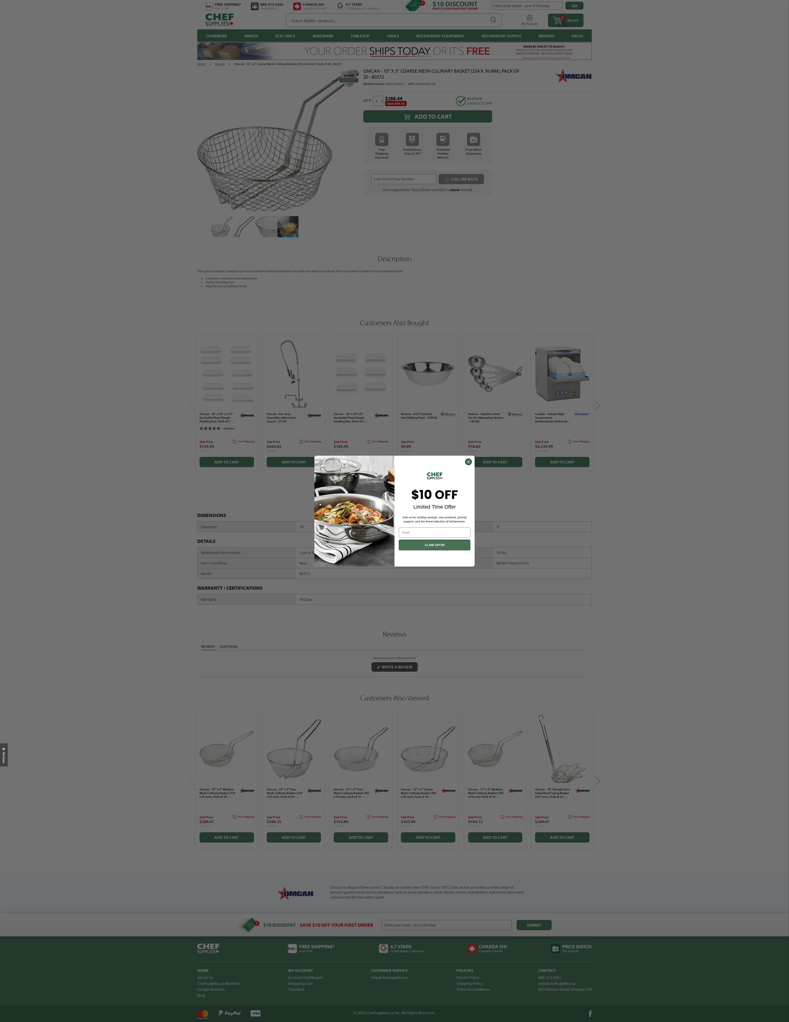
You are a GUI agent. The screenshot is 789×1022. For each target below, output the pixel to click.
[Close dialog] (468, 462)
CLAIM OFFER (435, 545)
